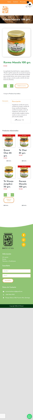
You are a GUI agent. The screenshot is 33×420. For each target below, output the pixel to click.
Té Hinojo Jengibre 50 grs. (8, 184)
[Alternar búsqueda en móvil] (26, 6)
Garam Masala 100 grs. (23, 184)
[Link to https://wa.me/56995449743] (24, 240)
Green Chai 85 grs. (8, 153)
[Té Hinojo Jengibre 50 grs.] (8, 172)
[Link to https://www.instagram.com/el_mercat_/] (24, 245)
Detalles (9, 160)
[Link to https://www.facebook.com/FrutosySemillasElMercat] (24, 235)
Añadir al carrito (21, 85)
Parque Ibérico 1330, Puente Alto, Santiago (17, 297)
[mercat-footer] (8, 233)
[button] (29, 416)
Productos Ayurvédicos (14, 93)
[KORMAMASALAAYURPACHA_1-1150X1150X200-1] (16, 42)
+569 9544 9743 (9, 294)
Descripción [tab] (5, 101)
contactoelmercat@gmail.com (13, 291)
